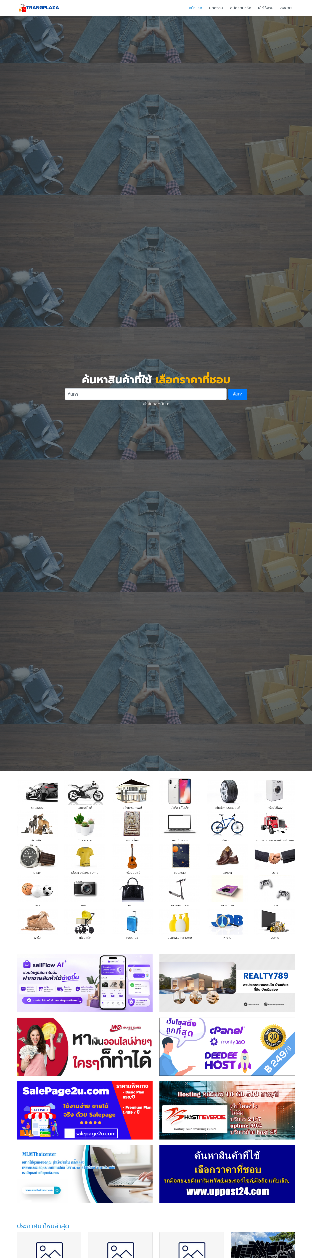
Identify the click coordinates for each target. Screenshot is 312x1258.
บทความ (216, 8)
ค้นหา (238, 394)
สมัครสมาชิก (240, 8)
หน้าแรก (195, 8)
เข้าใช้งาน (265, 8)
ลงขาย (286, 8)
